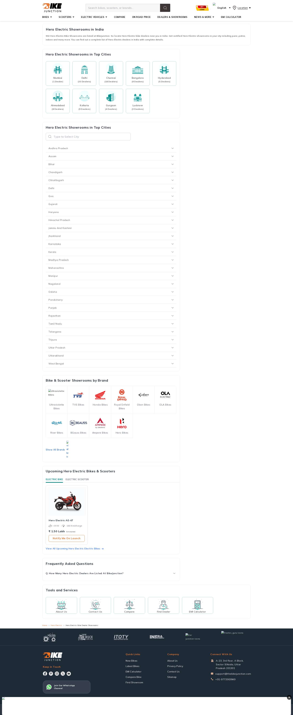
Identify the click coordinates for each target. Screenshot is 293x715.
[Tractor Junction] (49, 637)
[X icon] (63, 673)
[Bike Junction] (52, 7)
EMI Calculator (133, 671)
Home (44, 625)
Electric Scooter (77, 479)
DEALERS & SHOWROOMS (172, 17)
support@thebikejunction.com (233, 673)
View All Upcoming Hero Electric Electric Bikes (73, 548)
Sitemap (172, 677)
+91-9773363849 (225, 679)
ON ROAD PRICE (141, 17)
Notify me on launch (67, 538)
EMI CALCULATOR (231, 17)
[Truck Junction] (85, 637)
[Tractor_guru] (236, 637)
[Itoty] (121, 637)
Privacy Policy (175, 666)
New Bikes (132, 660)
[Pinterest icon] (51, 673)
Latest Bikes (132, 666)
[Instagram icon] (57, 673)
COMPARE (119, 17)
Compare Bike (133, 677)
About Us (172, 660)
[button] (165, 8)
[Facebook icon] (45, 673)
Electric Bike (54, 479)
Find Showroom (134, 682)
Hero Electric (56, 625)
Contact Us (173, 671)
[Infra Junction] (157, 637)
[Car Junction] (192, 637)
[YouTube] (69, 674)
